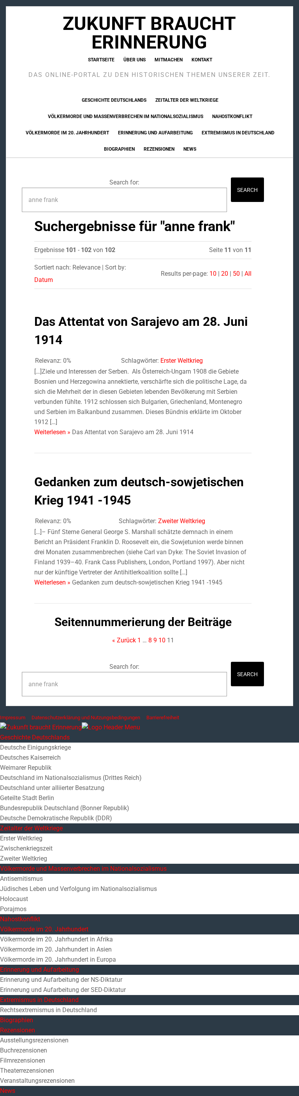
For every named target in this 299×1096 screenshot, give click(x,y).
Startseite (101, 60)
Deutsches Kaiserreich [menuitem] (30, 757)
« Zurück (124, 640)
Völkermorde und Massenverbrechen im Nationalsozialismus (125, 116)
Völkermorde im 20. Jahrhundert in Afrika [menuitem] (56, 939)
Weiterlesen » (52, 432)
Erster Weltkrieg (181, 360)
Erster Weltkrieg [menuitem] (21, 838)
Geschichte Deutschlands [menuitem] (35, 737)
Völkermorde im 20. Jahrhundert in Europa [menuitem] (58, 959)
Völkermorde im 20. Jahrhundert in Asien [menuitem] (56, 949)
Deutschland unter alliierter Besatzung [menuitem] (52, 788)
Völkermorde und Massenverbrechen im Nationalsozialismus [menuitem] (83, 868)
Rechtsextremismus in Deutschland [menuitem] (48, 1010)
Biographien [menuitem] (16, 1020)
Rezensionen (159, 149)
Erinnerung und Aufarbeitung (155, 133)
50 (236, 273)
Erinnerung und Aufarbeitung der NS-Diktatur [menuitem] (61, 979)
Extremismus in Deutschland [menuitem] (39, 1000)
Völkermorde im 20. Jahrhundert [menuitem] (44, 929)
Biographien (119, 149)
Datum (43, 280)
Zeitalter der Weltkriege (186, 100)
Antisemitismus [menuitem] (21, 878)
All (248, 273)
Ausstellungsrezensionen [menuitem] (34, 1040)
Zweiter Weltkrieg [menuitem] (23, 858)
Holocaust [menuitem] (14, 899)
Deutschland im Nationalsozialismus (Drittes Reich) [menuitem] (71, 777)
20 (224, 273)
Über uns (134, 60)
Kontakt (202, 60)
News (189, 149)
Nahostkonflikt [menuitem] (20, 919)
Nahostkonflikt (232, 116)
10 (212, 273)
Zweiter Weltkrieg (181, 521)
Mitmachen (169, 60)
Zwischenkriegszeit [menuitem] (26, 848)
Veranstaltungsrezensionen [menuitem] (37, 1080)
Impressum (12, 717)
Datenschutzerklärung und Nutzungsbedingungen (86, 717)
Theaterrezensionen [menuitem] (27, 1070)
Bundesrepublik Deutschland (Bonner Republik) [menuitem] (64, 808)
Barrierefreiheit (162, 717)
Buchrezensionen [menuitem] (23, 1050)
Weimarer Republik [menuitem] (25, 767)
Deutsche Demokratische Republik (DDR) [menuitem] (56, 818)
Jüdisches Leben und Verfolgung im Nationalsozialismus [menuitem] (78, 888)
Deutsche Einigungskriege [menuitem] (35, 747)
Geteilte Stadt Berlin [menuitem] (27, 798)
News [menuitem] (7, 1090)
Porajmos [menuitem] (13, 909)
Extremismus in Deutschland (238, 133)
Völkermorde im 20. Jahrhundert (67, 133)
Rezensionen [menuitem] (17, 1030)
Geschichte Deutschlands (114, 100)
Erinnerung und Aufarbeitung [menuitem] (39, 969)
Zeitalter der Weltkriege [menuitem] (31, 828)
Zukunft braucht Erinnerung (149, 32)
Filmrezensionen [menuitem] (22, 1060)
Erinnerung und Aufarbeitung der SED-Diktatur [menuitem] (63, 989)
